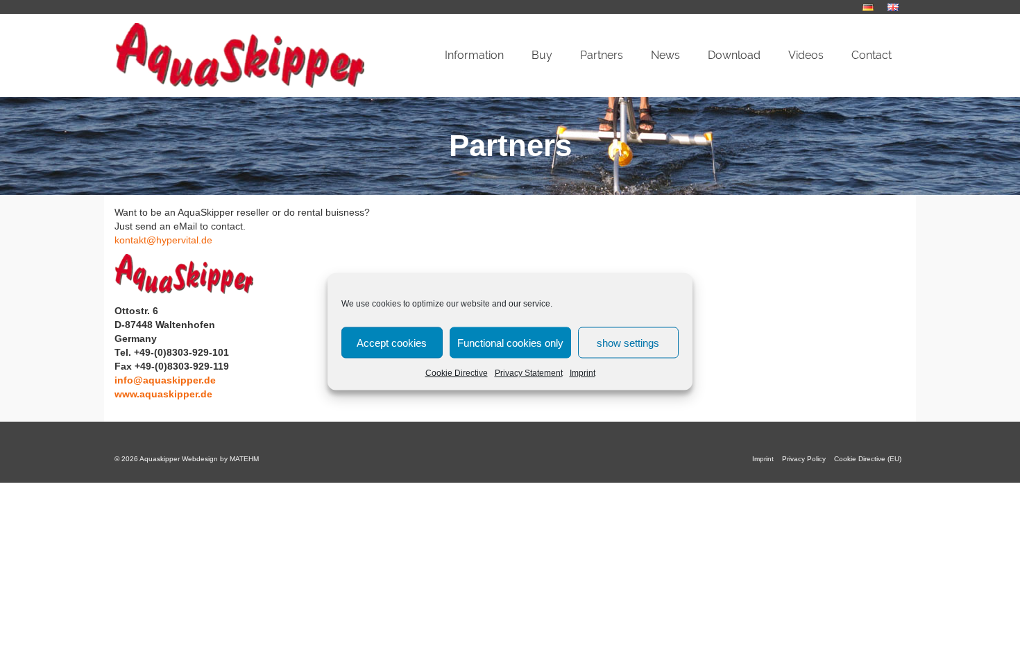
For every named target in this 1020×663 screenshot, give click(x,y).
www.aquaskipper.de (163, 393)
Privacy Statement (529, 373)
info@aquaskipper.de (165, 380)
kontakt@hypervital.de (163, 240)
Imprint (582, 373)
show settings (628, 342)
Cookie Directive (456, 373)
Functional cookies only (510, 342)
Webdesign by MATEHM (220, 459)
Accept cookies (392, 342)
